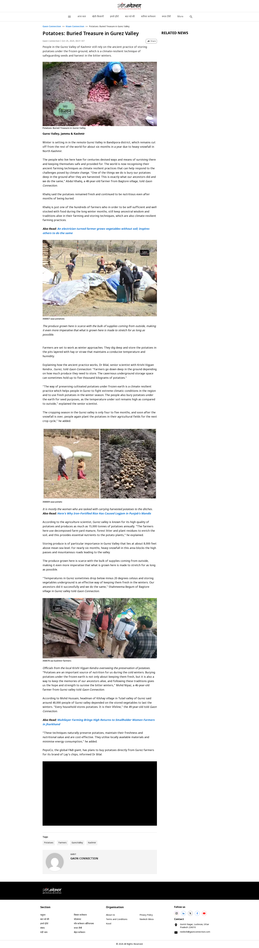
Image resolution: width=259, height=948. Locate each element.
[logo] (130, 5)
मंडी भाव (43, 932)
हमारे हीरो (114, 16)
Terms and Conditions (116, 919)
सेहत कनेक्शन (79, 932)
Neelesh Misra (146, 919)
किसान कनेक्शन (80, 915)
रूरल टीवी (166, 16)
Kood (108, 923)
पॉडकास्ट (77, 919)
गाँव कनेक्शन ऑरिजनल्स (84, 923)
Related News (174, 33)
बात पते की (130, 16)
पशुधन (42, 915)
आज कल (81, 16)
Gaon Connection (52, 26)
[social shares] (176, 913)
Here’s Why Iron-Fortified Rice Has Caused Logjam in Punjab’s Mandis (104, 513)
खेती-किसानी (98, 16)
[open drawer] (69, 17)
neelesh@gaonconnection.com (195, 932)
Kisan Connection (75, 26)
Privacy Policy (146, 915)
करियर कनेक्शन (148, 16)
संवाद (42, 928)
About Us (110, 915)
